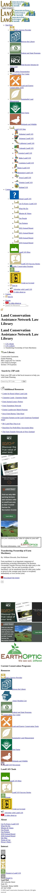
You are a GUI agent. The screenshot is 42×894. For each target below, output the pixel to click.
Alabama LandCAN (26, 134)
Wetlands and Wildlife (29, 124)
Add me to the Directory (14, 863)
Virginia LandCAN (26, 182)
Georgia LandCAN (25, 153)
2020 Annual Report (26, 238)
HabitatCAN (23, 187)
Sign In (14, 286)
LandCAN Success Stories (30, 264)
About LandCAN (25, 199)
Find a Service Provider (22, 30)
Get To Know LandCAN (28, 204)
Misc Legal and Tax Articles (11, 361)
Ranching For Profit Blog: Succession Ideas (17, 428)
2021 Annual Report (26, 233)
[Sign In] (2, 310)
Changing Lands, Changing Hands (14, 398)
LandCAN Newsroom (12, 765)
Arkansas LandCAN (26, 138)
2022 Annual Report (26, 228)
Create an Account (27, 283)
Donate (16, 271)
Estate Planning (6, 359)
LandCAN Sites (20, 129)
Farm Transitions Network (11, 406)
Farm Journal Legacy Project (12, 402)
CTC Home (9, 344)
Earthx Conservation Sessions (22, 266)
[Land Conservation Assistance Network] (18, 15)
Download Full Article (11, 578)
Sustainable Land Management (23, 738)
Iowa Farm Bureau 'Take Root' (13, 414)
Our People (23, 218)
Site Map (4, 838)
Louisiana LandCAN (26, 163)
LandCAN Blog (24, 252)
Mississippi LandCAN (25, 173)
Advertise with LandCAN (22, 289)
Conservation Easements (9, 357)
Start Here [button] (9, 25)
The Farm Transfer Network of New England (18, 432)
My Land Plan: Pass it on (11, 424)
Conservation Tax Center (20, 74)
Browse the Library (28, 42)
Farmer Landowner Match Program (15, 410)
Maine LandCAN (23, 168)
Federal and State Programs (30, 53)
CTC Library (10, 346)
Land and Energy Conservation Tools (21, 87)
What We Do (23, 209)
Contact (8, 294)
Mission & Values (25, 213)
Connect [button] (8, 189)
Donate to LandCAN (13, 873)
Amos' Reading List (19, 701)
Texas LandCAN (25, 178)
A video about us (19, 292)
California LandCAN (26, 143)
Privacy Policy (6, 842)
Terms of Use (5, 840)
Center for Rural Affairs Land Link (14, 394)
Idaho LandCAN (25, 158)
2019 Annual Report (26, 243)
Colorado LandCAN (26, 148)
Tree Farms (25, 113)
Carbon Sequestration (22, 72)
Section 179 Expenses (8, 365)
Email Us (8, 878)
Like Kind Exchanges (8, 363)
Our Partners (23, 223)
